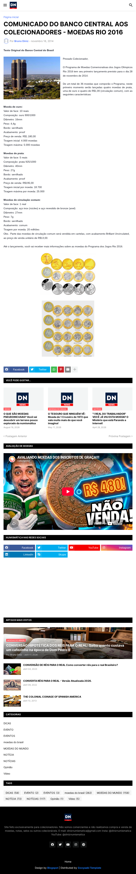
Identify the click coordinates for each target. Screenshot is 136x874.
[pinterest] (84, 845)
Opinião (8, 767)
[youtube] (68, 845)
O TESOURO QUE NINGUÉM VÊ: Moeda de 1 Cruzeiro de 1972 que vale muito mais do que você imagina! (68, 418)
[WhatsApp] (54, 370)
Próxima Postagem (120, 436)
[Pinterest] (61, 370)
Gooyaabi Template (89, 867)
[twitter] (60, 845)
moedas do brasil (13, 742)
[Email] (68, 370)
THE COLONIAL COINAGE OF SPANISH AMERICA (52, 696)
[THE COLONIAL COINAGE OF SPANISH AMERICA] (12, 701)
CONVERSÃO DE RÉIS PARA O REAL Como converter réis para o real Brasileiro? (70, 664)
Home (68, 861)
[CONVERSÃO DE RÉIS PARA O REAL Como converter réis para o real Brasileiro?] (12, 669)
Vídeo (7, 773)
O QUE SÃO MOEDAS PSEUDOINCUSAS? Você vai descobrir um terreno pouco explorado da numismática (21, 418)
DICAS (7, 723)
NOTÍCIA (9, 754)
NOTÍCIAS (9, 761)
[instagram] (76, 845)
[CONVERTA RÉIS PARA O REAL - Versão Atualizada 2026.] (12, 685)
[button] (5, 5)
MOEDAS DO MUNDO (16, 748)
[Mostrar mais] (75, 370)
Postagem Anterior (16, 436)
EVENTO (8, 729)
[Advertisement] (68, 587)
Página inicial (11, 17)
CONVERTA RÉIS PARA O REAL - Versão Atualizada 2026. (57, 680)
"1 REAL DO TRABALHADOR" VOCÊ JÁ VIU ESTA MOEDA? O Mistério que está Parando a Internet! (110, 418)
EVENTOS (9, 735)
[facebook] (52, 845)
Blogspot (52, 867)
